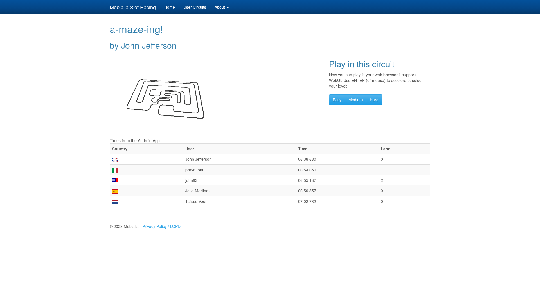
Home (169, 7)
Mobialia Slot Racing (133, 7)
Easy (337, 99)
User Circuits (194, 7)
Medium (355, 99)
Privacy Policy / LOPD (161, 226)
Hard (374, 99)
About (220, 7)
